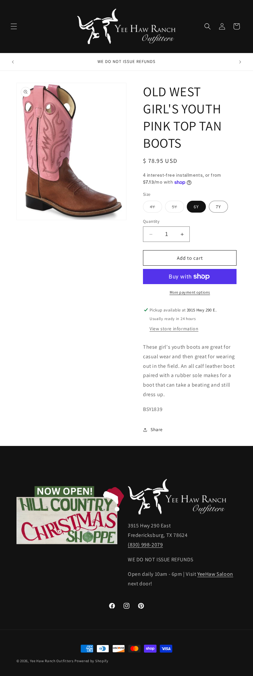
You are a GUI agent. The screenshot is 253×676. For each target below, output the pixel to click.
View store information (174, 329)
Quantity (151, 221)
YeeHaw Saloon (215, 574)
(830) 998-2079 (145, 544)
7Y (218, 207)
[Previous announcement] (13, 62)
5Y (178, 208)
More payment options (190, 292)
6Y (196, 207)
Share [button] (157, 429)
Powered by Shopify (91, 661)
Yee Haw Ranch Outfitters (52, 661)
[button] (14, 26)
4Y (156, 208)
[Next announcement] (240, 62)
